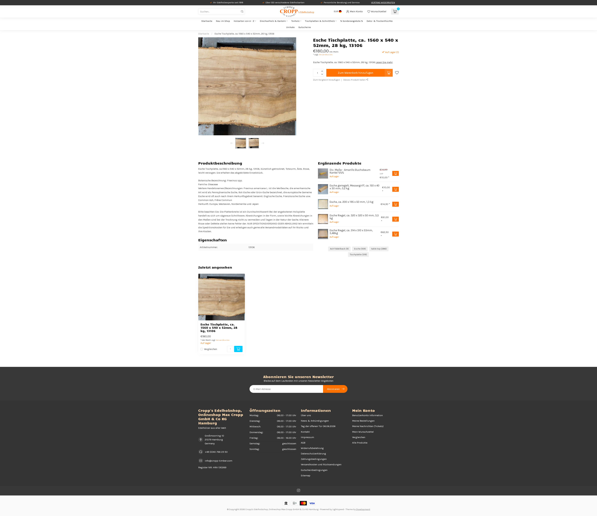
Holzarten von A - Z (244, 21)
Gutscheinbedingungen (314, 470)
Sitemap (305, 475)
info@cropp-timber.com (218, 460)
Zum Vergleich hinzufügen (326, 80)
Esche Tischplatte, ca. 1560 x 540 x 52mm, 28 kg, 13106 (244, 33)
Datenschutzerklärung (313, 453)
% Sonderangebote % (351, 21)
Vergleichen (210, 349)
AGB (303, 442)
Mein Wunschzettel (363, 431)
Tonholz (295, 21)
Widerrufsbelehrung (312, 448)
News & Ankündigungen (315, 420)
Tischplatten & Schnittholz (320, 21)
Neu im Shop (223, 21)
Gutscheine (304, 27)
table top (379, 248)
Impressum (307, 437)
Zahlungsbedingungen (314, 459)
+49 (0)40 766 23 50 (216, 451)
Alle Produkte (359, 442)
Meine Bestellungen (363, 420)
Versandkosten (325, 54)
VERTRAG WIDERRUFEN (383, 2)
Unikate (290, 27)
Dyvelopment (363, 509)
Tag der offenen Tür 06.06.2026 (318, 426)
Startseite (206, 21)
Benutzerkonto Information (367, 415)
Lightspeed (338, 509)
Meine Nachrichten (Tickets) (368, 426)
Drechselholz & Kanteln (273, 21)
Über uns (306, 415)
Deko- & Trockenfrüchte (380, 21)
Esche (360, 248)
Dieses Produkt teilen (354, 80)
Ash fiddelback (339, 248)
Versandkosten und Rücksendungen (321, 464)
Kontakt (305, 431)
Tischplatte (358, 254)
